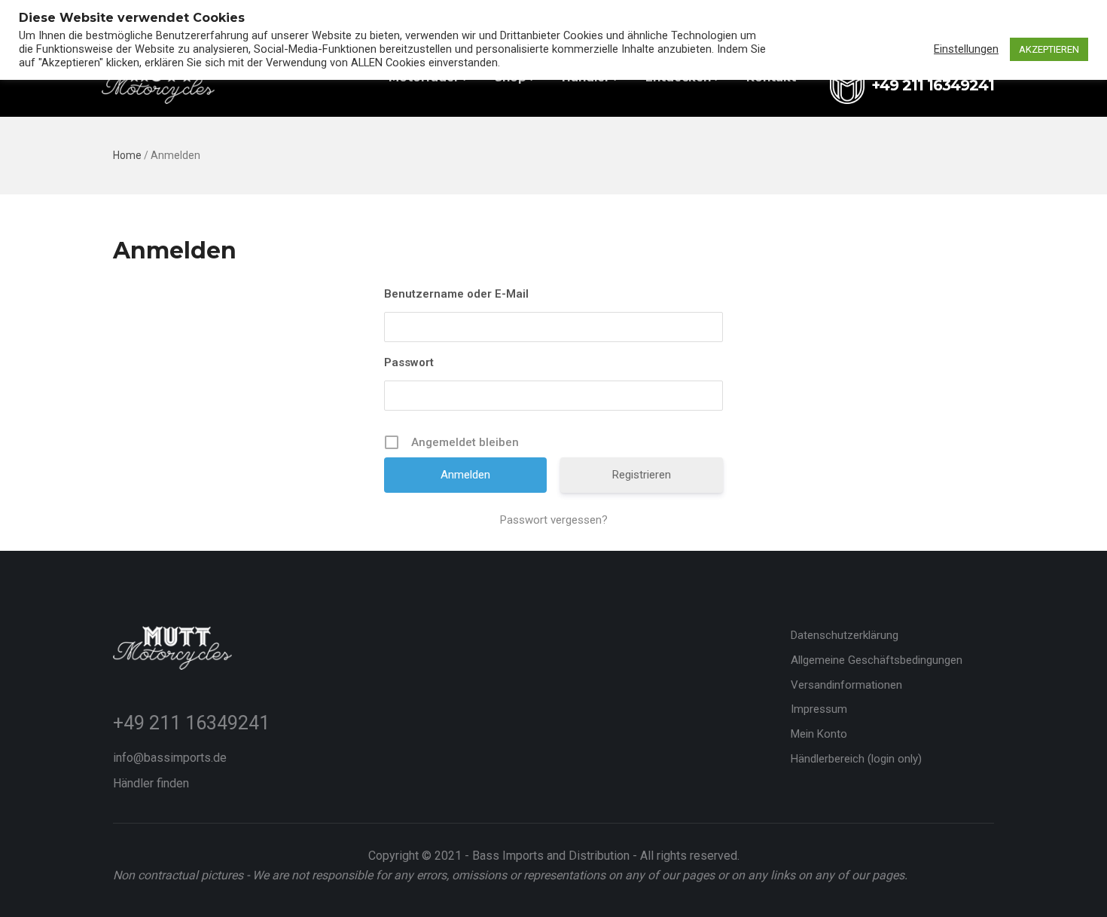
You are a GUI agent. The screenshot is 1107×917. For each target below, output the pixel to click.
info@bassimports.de (170, 757)
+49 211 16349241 (191, 723)
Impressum (819, 709)
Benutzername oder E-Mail (456, 294)
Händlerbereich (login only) (856, 759)
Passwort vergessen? (554, 520)
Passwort (409, 362)
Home (127, 155)
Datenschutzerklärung (844, 635)
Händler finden (151, 783)
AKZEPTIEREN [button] (1049, 49)
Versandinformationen (846, 685)
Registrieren (641, 474)
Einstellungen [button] (966, 49)
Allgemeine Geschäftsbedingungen (876, 660)
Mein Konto (819, 734)
